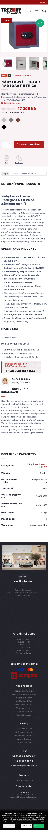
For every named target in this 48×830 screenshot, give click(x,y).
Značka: (23, 76)
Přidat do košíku (30, 144)
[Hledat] (31, 11)
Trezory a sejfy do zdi (24, 691)
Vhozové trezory (24, 708)
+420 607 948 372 (24, 795)
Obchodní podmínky (24, 755)
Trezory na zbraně (24, 712)
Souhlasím (39, 826)
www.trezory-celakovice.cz (24, 765)
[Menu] (36, 11)
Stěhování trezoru (24, 732)
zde (43, 821)
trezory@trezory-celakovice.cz (24, 797)
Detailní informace (11, 103)
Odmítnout (27, 826)
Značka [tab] (28, 174)
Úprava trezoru (24, 739)
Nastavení (9, 826)
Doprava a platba (24, 729)
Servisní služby (24, 742)
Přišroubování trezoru (24, 735)
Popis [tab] (5, 174)
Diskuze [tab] (14, 174)
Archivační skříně (24, 701)
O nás (24, 751)
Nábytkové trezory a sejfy (37, 465)
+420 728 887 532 (20, 371)
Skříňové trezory (24, 698)
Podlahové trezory (24, 705)
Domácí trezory (24, 715)
